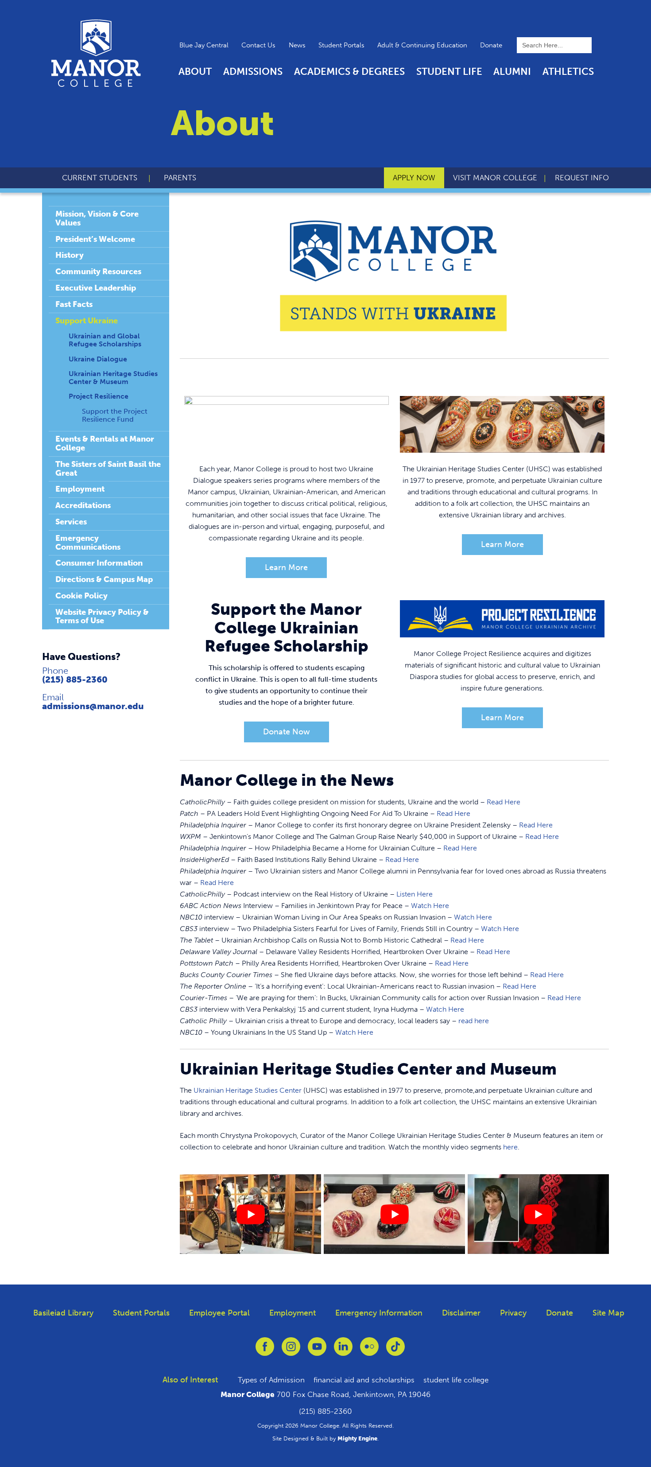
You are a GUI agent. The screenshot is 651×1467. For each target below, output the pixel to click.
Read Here (503, 802)
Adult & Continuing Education (422, 45)
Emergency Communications (87, 542)
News (297, 45)
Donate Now (286, 732)
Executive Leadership (95, 288)
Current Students (99, 177)
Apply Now (414, 177)
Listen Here (414, 894)
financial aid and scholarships (364, 1379)
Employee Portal (219, 1313)
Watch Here (430, 905)
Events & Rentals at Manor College (104, 443)
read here (473, 1021)
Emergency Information (378, 1313)
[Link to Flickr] (369, 1351)
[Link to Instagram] (291, 1351)
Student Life (449, 72)
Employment (80, 489)
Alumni (512, 72)
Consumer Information (99, 563)
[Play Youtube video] (250, 1214)
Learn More (286, 567)
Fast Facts (74, 304)
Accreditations (83, 505)
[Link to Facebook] (265, 1351)
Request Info (582, 177)
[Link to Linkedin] (343, 1351)
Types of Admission (271, 1379)
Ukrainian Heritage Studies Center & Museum (113, 377)
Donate (491, 45)
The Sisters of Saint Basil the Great (108, 468)
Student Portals (341, 45)
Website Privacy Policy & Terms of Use (102, 616)
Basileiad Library (63, 1313)
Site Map (608, 1313)
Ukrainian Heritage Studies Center (248, 1090)
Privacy (513, 1313)
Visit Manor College (495, 177)
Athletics (568, 72)
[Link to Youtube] (317, 1351)
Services (71, 522)
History (69, 255)
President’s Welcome (95, 239)
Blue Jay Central (204, 45)
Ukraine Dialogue (98, 359)
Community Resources (98, 271)
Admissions (253, 72)
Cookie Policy (81, 596)
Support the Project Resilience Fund (114, 415)
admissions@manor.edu (93, 706)
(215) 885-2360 (75, 679)
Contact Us (258, 45)
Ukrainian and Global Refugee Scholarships (105, 340)
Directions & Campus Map (104, 579)
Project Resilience (98, 396)
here (510, 1147)
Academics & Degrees (349, 72)
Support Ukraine (86, 321)
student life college (455, 1379)
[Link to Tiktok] (395, 1351)
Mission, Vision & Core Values (97, 218)
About (195, 72)
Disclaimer (461, 1313)
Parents (180, 177)
